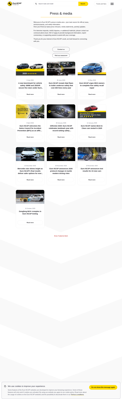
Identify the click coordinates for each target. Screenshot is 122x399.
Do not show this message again (103, 387)
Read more (30, 94)
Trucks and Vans (101, 4)
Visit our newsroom (61, 55)
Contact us (61, 49)
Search (83, 3)
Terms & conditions (77, 394)
